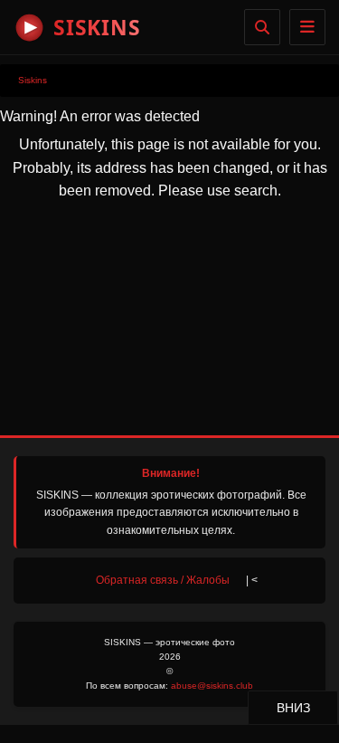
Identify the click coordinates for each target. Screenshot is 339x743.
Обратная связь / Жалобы (163, 580)
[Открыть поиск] (262, 27)
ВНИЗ (307, 707)
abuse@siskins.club (212, 686)
